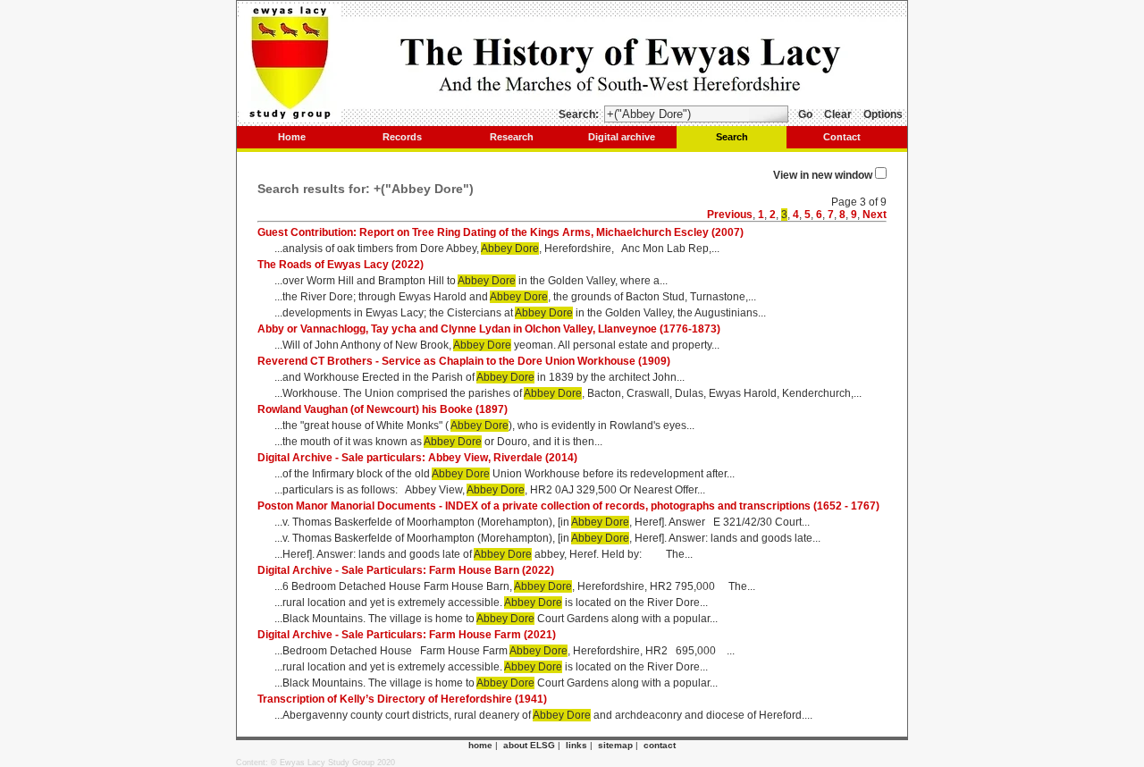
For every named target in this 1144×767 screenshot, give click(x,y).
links (576, 745)
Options (883, 114)
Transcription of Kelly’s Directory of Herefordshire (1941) (402, 699)
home (480, 745)
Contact (842, 136)
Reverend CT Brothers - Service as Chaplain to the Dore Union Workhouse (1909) (463, 361)
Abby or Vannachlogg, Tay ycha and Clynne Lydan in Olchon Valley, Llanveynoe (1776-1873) (488, 329)
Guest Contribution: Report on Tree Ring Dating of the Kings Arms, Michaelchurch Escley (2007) (500, 232)
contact (660, 745)
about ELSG (529, 745)
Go (805, 114)
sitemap (615, 745)
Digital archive (621, 136)
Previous (730, 214)
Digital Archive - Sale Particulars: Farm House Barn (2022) (405, 570)
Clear (838, 114)
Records (402, 136)
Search (732, 136)
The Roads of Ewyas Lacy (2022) (340, 264)
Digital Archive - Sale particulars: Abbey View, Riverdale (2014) (417, 457)
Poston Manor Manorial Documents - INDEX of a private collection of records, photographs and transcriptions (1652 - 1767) (568, 506)
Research (512, 136)
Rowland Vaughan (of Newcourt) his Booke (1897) (382, 409)
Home (292, 136)
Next (874, 214)
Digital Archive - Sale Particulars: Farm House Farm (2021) (406, 634)
